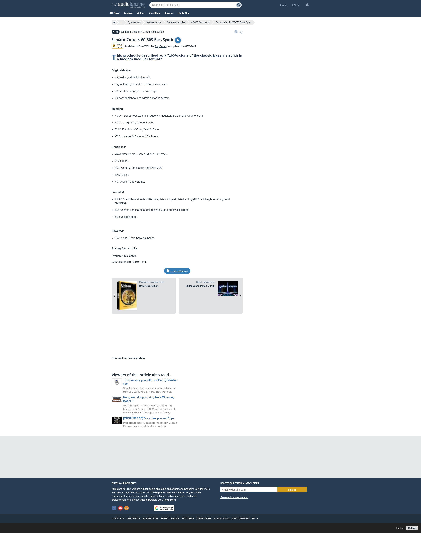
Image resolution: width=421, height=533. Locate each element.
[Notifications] (307, 5)
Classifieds (154, 13)
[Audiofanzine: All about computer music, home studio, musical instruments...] (128, 5)
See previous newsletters (234, 497)
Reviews (128, 13)
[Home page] (114, 22)
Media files (183, 13)
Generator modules (176, 22)
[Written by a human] (117, 46)
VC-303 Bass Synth (200, 22)
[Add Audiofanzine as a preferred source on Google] (164, 508)
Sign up (292, 489)
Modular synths (153, 22)
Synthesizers (134, 22)
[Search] (238, 5)
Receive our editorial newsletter (239, 483)
